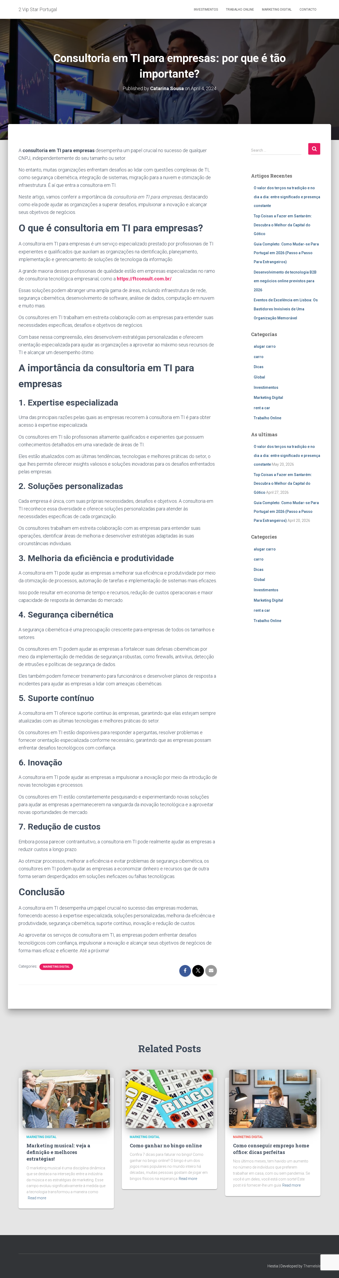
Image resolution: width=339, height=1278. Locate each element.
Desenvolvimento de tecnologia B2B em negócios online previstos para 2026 (285, 281)
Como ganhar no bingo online (166, 1145)
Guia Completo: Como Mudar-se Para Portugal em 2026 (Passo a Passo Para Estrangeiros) (286, 253)
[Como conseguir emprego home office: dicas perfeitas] (272, 1098)
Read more (37, 1198)
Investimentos (206, 9)
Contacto (308, 9)
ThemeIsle (311, 1266)
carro (259, 357)
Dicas (259, 367)
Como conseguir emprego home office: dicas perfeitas (271, 1148)
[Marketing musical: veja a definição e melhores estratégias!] (66, 1098)
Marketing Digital (277, 9)
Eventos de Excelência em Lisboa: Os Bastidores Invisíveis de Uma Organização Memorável (286, 309)
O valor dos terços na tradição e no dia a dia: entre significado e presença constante (287, 197)
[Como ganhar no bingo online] (169, 1098)
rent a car (262, 408)
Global (259, 377)
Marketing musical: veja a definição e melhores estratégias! (58, 1152)
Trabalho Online (240, 9)
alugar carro (265, 346)
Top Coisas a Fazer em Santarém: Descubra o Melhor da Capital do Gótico (283, 225)
